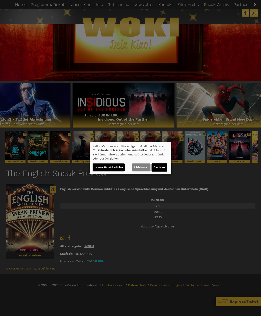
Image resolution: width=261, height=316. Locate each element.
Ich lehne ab (141, 167)
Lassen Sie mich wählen (109, 167)
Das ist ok (159, 167)
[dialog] (130, 158)
